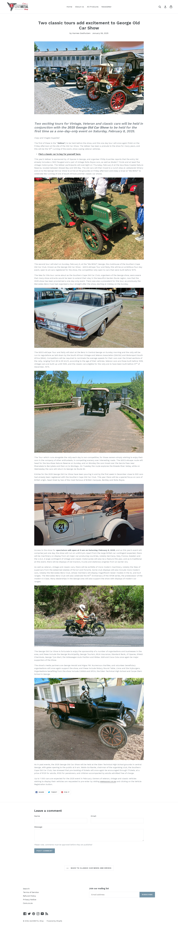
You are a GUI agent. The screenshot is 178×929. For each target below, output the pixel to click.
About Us (79, 7)
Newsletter (106, 7)
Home (69, 7)
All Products (92, 7)
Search (26, 888)
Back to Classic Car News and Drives (90, 868)
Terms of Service (31, 892)
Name (37, 816)
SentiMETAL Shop (37, 921)
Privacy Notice (29, 899)
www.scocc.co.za (108, 781)
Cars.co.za (28, 903)
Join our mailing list (99, 888)
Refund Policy (29, 896)
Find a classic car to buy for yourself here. (60, 154)
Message (38, 827)
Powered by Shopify (54, 921)
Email (93, 816)
